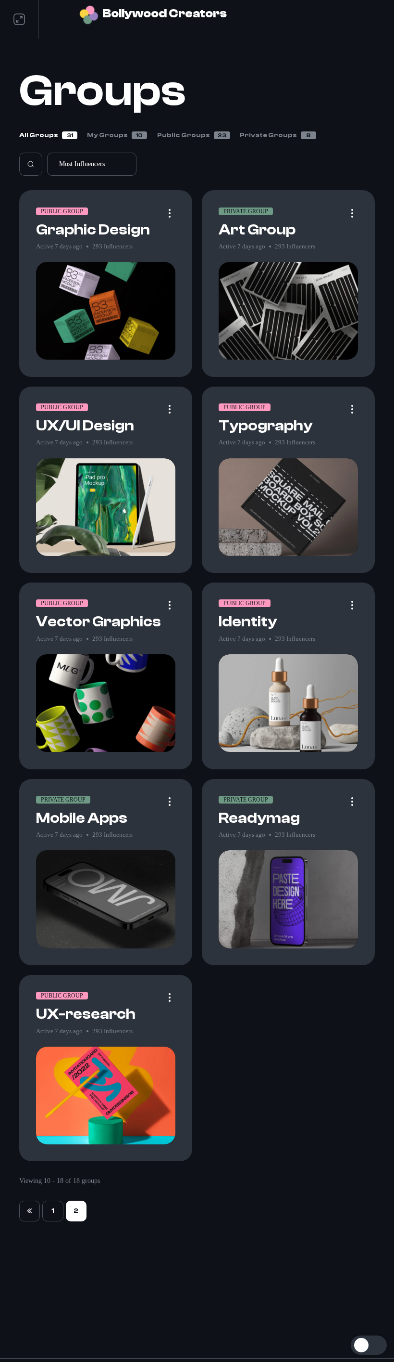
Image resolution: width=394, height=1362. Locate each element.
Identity (248, 621)
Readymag (259, 818)
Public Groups (191, 135)
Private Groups (275, 135)
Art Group (257, 229)
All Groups (46, 135)
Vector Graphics (98, 621)
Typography (265, 425)
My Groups (115, 135)
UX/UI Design (85, 425)
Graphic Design (93, 229)
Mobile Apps (81, 818)
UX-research (85, 1014)
